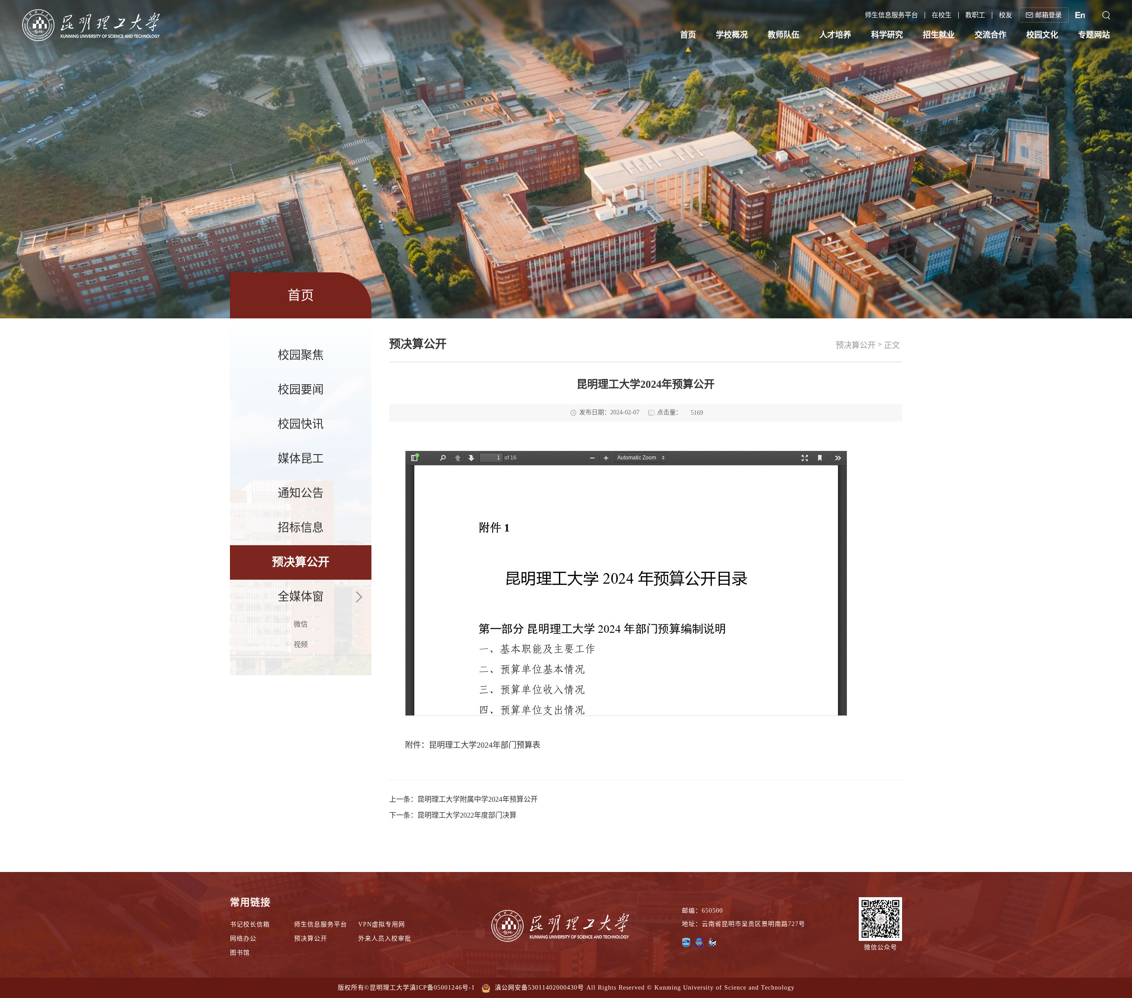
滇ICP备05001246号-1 (442, 987)
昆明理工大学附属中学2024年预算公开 (477, 799)
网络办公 (243, 938)
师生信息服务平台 (320, 924)
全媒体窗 (301, 596)
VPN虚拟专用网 (381, 924)
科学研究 (887, 35)
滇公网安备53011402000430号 (539, 987)
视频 (301, 644)
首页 (688, 35)
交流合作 (990, 35)
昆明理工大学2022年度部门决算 (466, 815)
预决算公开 (300, 562)
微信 (301, 624)
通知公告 (301, 493)
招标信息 (301, 527)
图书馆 (240, 952)
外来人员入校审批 (384, 938)
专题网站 (1094, 35)
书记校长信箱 (250, 924)
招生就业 (939, 35)
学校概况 (732, 35)
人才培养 (835, 35)
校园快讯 (301, 424)
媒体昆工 (301, 458)
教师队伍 (783, 35)
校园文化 (1042, 35)
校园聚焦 (301, 355)
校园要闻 (301, 389)
